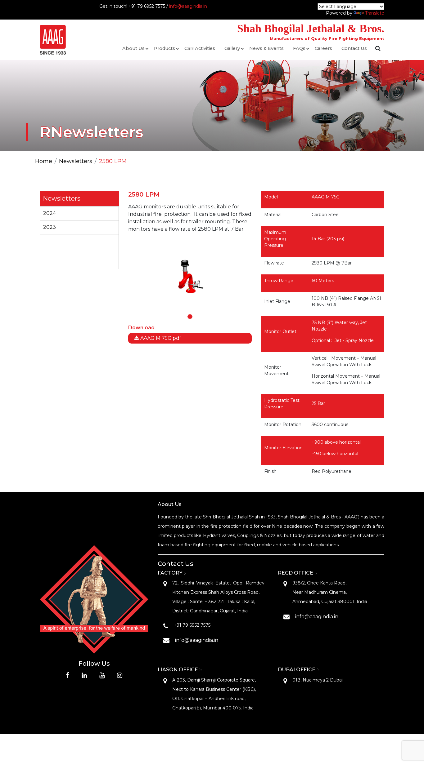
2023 (49, 227)
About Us (133, 48)
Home (43, 161)
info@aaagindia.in (188, 6)
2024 (49, 213)
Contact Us (354, 48)
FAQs (299, 48)
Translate (374, 13)
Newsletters (75, 161)
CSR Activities (199, 48)
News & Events (266, 48)
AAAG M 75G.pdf (160, 338)
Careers (323, 48)
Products (164, 48)
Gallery (232, 48)
